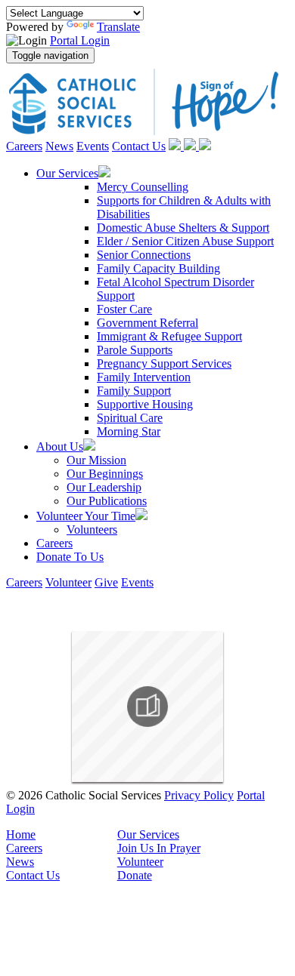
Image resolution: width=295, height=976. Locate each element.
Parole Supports (134, 349)
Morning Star (128, 431)
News (59, 146)
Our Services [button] (67, 173)
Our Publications (107, 500)
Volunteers (92, 529)
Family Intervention (144, 377)
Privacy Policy (199, 795)
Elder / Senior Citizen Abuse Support (185, 241)
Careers (24, 146)
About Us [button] (59, 446)
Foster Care (124, 309)
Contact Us (139, 146)
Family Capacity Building (158, 268)
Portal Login (80, 40)
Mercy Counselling (142, 186)
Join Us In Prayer (158, 848)
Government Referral (147, 322)
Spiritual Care (130, 417)
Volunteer (68, 582)
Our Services (148, 834)
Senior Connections (144, 254)
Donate (134, 875)
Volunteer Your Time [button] (85, 516)
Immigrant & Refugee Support (169, 336)
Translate (118, 26)
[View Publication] (147, 706)
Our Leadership (104, 487)
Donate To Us (70, 556)
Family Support (134, 390)
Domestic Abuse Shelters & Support (183, 227)
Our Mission (96, 460)
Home (21, 834)
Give (106, 582)
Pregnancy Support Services (164, 363)
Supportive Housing (145, 404)
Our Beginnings (105, 473)
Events (92, 146)
